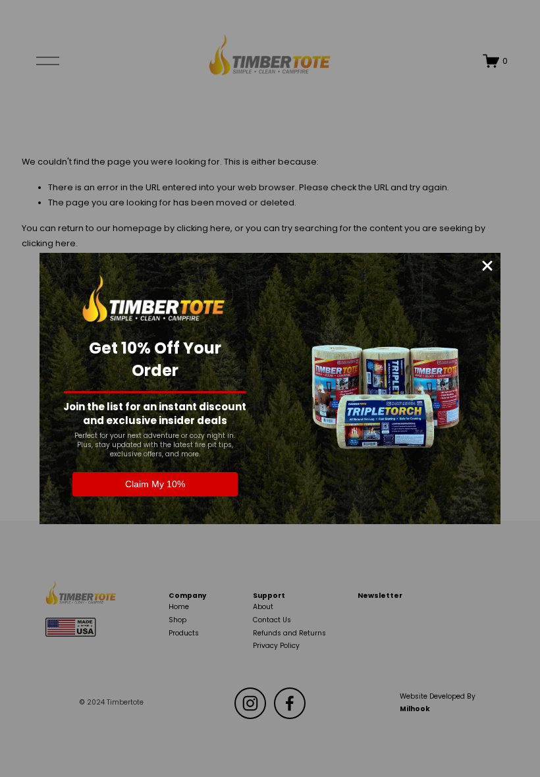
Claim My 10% (155, 484)
